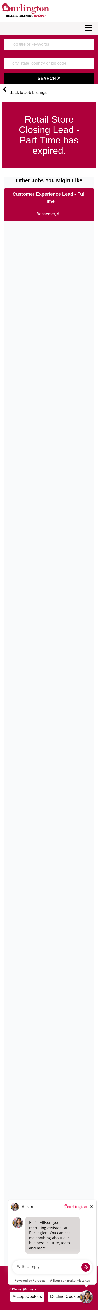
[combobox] (49, 44)
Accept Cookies (27, 1296)
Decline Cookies (65, 1296)
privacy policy (21, 1288)
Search (47, 78)
